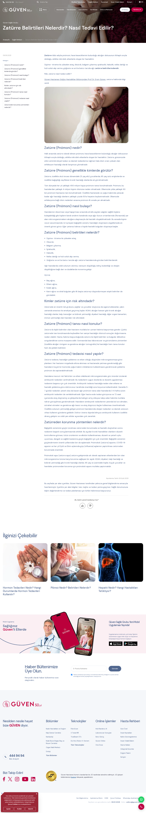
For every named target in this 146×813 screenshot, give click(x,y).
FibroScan (74, 729)
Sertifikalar (93, 10)
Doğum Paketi (125, 753)
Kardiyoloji (49, 737)
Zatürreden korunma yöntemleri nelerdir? (16, 106)
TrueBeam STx (76, 737)
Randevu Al (137, 9)
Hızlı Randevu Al (101, 729)
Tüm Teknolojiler (77, 745)
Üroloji (48, 751)
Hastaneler (60, 10)
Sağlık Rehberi (93, 2)
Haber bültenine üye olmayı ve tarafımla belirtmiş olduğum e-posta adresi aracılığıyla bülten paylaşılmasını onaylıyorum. (96, 675)
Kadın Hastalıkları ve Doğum (56, 729)
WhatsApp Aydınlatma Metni (133, 798)
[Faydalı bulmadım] (90, 506)
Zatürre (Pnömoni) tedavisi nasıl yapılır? (16, 99)
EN (142, 2)
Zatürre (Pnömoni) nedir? (14, 65)
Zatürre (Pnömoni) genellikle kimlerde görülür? (15, 70)
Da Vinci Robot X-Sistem (80, 741)
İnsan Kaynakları (126, 733)
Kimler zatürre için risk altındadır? (12, 86)
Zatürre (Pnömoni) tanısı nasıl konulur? (15, 93)
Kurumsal (104, 2)
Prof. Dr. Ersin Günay (97, 79)
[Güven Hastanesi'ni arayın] (141, 807)
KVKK (106, 798)
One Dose (99, 745)
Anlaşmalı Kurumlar (127, 749)
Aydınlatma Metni (96, 798)
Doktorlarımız (83, 10)
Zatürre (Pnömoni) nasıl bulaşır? (16, 75)
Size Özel (123, 729)
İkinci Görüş (100, 737)
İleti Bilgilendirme (82, 798)
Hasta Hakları (125, 745)
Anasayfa (6, 40)
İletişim (129, 2)
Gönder (115, 668)
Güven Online (100, 741)
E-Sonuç (125, 10)
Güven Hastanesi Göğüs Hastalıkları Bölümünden (66, 79)
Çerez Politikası (115, 798)
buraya (73, 777)
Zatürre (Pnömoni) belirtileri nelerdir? (15, 80)
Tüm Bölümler (51, 755)
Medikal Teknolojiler (78, 2)
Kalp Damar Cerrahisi (53, 733)
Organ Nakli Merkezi (53, 747)
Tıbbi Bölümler (71, 10)
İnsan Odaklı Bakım (117, 2)
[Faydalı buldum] (82, 506)
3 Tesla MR (75, 733)
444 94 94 (14, 2)
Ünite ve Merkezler (106, 10)
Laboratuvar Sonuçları (103, 733)
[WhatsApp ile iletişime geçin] (141, 799)
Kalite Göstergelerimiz (128, 737)
